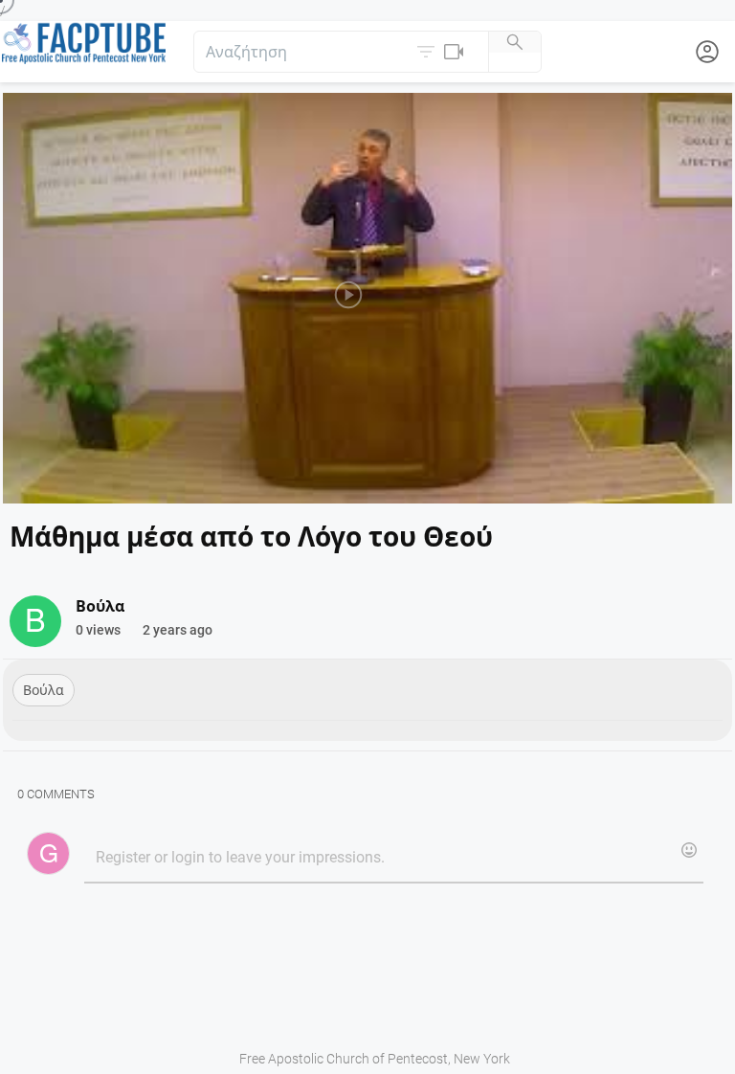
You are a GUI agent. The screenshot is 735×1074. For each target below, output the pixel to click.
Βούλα (43, 690)
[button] (442, 52)
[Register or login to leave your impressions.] (393, 859)
